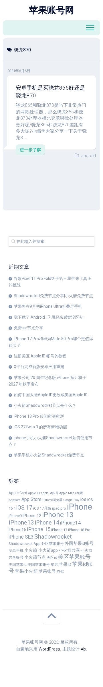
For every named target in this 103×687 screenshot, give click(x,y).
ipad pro (59, 508)
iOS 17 (24, 507)
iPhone (79, 507)
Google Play (71, 500)
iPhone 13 (58, 514)
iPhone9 (15, 516)
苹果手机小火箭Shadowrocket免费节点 (49, 455)
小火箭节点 (35, 557)
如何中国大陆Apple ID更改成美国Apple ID (51, 394)
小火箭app (48, 550)
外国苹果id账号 (79, 543)
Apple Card (18, 493)
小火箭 (30, 550)
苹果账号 (47, 571)
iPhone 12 (32, 515)
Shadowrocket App (25, 543)
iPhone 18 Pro (79, 530)
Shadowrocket (53, 536)
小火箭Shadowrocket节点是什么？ (45, 405)
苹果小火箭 (26, 571)
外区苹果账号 (52, 543)
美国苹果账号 (38, 564)
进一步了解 (30, 149)
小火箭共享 (69, 550)
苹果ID (65, 564)
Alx (83, 649)
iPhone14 (70, 523)
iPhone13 (21, 522)
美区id (52, 557)
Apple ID (34, 493)
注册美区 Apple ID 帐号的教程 (40, 356)
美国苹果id (18, 564)
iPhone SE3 (21, 537)
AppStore (15, 500)
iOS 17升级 (42, 508)
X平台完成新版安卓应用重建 (39, 366)
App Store (31, 499)
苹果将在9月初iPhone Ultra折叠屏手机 (48, 306)
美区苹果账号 (74, 557)
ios (83, 499)
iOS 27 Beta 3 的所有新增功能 (40, 427)
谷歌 (60, 571)
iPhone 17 (59, 530)
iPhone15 (17, 529)
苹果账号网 (51, 10)
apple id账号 (49, 493)
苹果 (54, 564)
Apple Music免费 (71, 493)
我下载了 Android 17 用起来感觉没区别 (48, 317)
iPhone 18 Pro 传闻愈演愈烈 (39, 416)
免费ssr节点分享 (28, 328)
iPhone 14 (47, 522)
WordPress (49, 649)
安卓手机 (16, 550)
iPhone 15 (38, 529)
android (88, 155)
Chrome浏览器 (52, 500)
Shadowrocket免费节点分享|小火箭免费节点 (53, 295)
